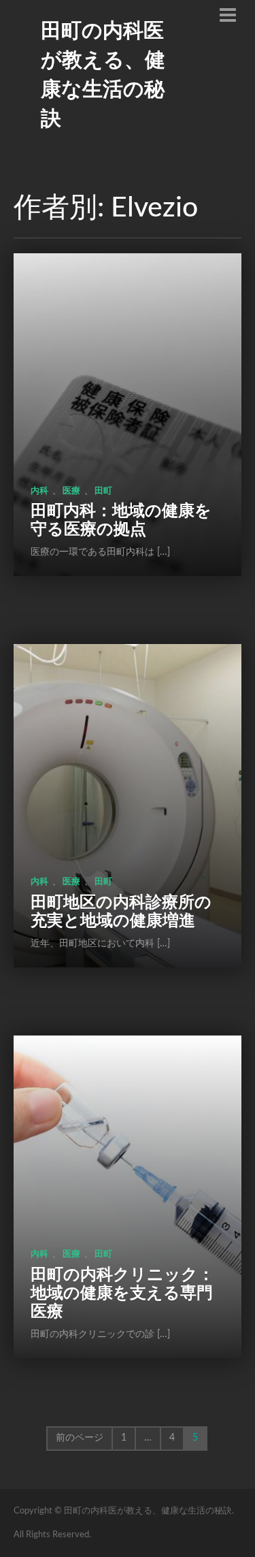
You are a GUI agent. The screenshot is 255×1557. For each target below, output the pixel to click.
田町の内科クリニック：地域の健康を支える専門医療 (122, 1293)
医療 (71, 491)
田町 (103, 491)
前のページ (79, 1438)
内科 (39, 491)
